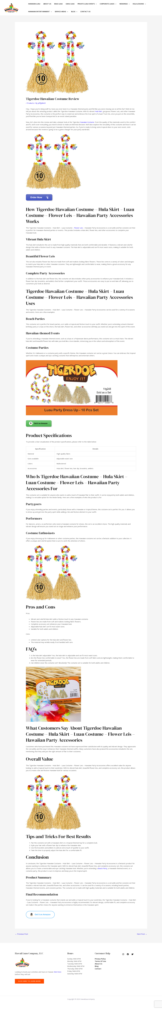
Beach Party (102, 868)
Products (30, 103)
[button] (96, 4)
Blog (97, 966)
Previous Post (21, 934)
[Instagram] (123, 954)
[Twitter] (132, 954)
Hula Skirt (98, 111)
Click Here (57, 972)
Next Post (142, 934)
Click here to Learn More (29, 981)
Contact (98, 969)
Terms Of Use (100, 961)
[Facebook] (128, 954)
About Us (98, 964)
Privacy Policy (100, 959)
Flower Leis (78, 228)
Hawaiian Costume (87, 122)
